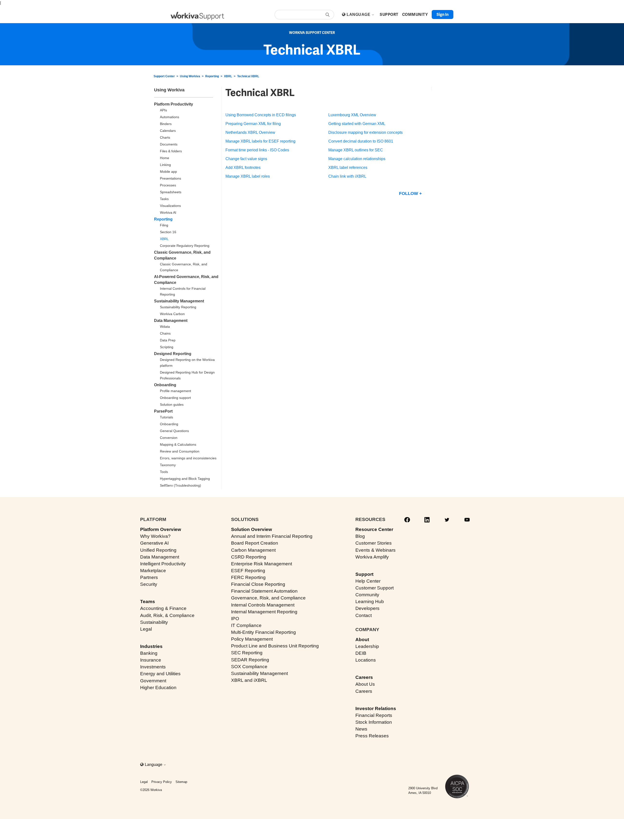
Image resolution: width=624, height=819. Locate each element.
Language (359, 14)
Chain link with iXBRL (347, 176)
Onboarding (165, 385)
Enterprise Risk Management (261, 563)
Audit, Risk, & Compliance (167, 615)
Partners (149, 577)
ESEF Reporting (248, 570)
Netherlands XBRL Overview (250, 132)
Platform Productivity (173, 104)
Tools (164, 472)
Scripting (166, 347)
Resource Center (374, 529)
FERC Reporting (248, 577)
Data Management (170, 320)
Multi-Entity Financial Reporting (263, 632)
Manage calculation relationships (356, 159)
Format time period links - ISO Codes (257, 150)
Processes (168, 185)
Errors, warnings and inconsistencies (188, 458)
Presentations (170, 178)
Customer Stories (373, 543)
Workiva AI (168, 212)
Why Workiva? (155, 536)
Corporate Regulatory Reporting (184, 246)
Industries (151, 646)
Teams (147, 601)
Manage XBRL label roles (247, 176)
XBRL (228, 76)
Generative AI (154, 543)
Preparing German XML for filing (253, 124)
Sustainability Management (179, 301)
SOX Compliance (249, 666)
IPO (235, 618)
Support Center (164, 76)
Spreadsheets (170, 192)
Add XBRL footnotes (243, 167)
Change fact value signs (246, 159)
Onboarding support (175, 398)
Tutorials (166, 417)
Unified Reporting (158, 550)
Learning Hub (369, 601)
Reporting (212, 76)
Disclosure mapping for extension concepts (365, 132)
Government (153, 680)
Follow (408, 193)
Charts (165, 137)
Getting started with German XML (356, 124)
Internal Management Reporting (264, 611)
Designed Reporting (172, 354)
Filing (164, 225)
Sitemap (181, 782)
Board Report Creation (254, 543)
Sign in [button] (442, 14)
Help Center (367, 581)
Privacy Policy (161, 782)
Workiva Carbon (172, 314)
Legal (146, 629)
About (362, 639)
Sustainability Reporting (178, 307)
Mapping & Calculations (178, 444)
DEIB (360, 653)
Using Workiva (190, 76)
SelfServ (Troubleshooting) (180, 485)
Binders (166, 124)
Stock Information (373, 722)
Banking (148, 653)
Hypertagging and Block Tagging (185, 479)
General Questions (174, 431)
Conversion (168, 438)
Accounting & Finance (163, 608)
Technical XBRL (248, 76)
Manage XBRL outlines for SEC (355, 150)
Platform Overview (160, 529)
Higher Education (158, 687)
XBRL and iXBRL (249, 680)
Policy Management (252, 639)
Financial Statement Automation (264, 591)
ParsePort (163, 411)
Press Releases (372, 735)
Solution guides (172, 404)
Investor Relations (375, 708)
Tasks (164, 199)
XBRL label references (347, 167)
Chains (165, 333)
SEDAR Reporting (250, 659)
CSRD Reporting (248, 556)
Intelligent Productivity (163, 563)
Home (164, 158)
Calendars (168, 131)
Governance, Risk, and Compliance (268, 597)
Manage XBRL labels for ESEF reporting (260, 141)
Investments (153, 666)
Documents (168, 144)
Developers (367, 608)
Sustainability (154, 622)
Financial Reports (373, 715)
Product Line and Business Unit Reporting (275, 645)
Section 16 (168, 232)
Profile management (175, 391)
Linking (165, 165)
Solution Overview (251, 529)
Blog (360, 536)
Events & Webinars (375, 550)
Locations (365, 660)
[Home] (197, 16)
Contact (363, 615)
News (361, 729)
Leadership (367, 646)
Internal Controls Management (262, 604)
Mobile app (168, 171)
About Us (365, 684)
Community (367, 594)
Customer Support (374, 587)
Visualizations (170, 206)
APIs (163, 110)
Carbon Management (253, 550)
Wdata (165, 326)
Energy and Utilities (160, 673)
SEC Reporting (247, 652)
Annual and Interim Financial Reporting (271, 536)
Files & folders (171, 151)
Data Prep (168, 340)
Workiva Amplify (372, 556)
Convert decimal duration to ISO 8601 (360, 141)
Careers (364, 677)
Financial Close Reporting (258, 584)
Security (148, 584)
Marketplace (153, 570)
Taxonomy (168, 465)
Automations (169, 117)
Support (364, 574)
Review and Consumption (179, 451)
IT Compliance (246, 625)
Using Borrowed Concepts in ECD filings (260, 115)
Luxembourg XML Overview (352, 115)
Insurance (150, 660)
